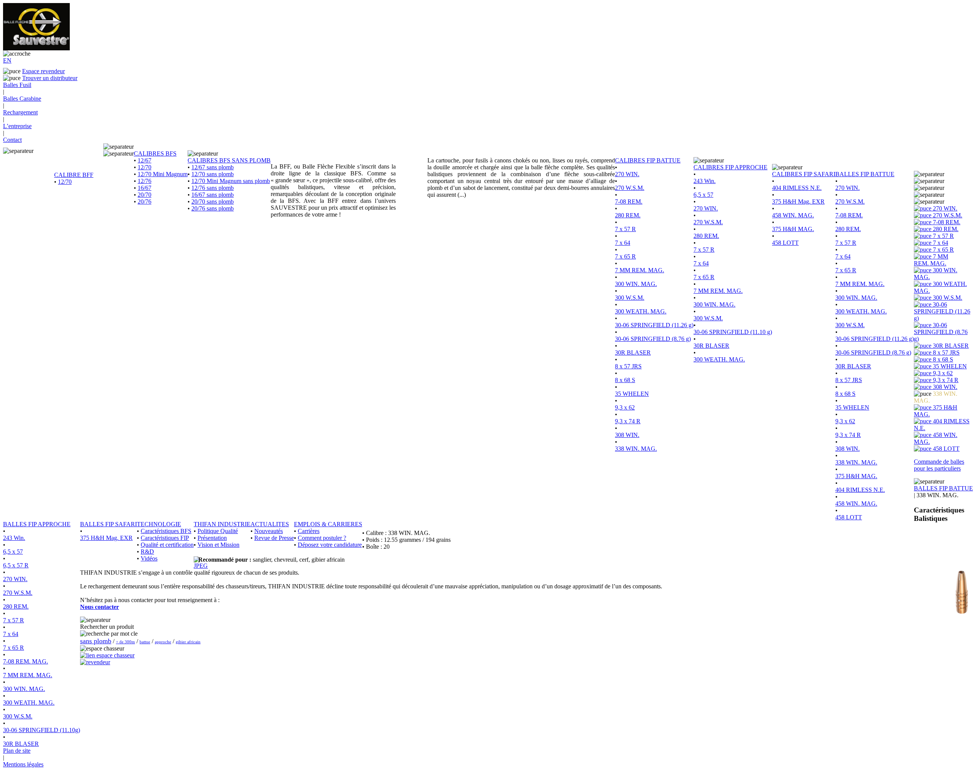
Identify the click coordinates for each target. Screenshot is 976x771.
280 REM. (627, 215)
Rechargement (20, 112)
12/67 (144, 160)
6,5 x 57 (703, 194)
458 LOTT (785, 242)
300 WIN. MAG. (636, 284)
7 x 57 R (625, 229)
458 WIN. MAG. (793, 215)
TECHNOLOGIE (159, 524)
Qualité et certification (167, 544)
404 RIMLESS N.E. (797, 188)
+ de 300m (125, 641)
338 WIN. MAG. (636, 448)
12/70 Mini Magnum (163, 174)
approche (163, 641)
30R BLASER (633, 352)
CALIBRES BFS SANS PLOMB (229, 160)
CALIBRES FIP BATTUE (648, 160)
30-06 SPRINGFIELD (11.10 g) (732, 332)
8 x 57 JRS (628, 366)
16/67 (144, 188)
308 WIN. (627, 435)
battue (145, 641)
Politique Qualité (217, 531)
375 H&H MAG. (793, 229)
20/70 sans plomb (212, 201)
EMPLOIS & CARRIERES (328, 524)
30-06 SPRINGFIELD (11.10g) (41, 730)
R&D (147, 551)
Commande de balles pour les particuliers (939, 465)
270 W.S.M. (629, 188)
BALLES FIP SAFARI (108, 524)
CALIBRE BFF (73, 175)
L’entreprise (17, 126)
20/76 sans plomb (212, 208)
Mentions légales (23, 764)
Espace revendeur (43, 71)
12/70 (65, 181)
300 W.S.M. (629, 297)
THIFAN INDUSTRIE (222, 524)
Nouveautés (268, 531)
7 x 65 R (625, 256)
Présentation (212, 538)
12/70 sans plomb (212, 174)
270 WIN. (627, 174)
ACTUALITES (269, 524)
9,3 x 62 (625, 407)
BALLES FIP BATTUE (864, 174)
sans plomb (95, 641)
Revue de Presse (274, 538)
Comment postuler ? (322, 538)
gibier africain (188, 641)
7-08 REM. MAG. (25, 661)
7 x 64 (622, 242)
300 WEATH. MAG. (640, 311)
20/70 (144, 194)
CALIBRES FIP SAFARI (803, 174)
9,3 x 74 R (627, 421)
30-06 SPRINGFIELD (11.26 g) (654, 325)
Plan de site (16, 750)
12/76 (144, 181)
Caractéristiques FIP (165, 538)
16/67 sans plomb (212, 194)
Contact (12, 140)
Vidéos (149, 558)
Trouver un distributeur (49, 78)
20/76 (144, 201)
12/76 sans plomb (212, 188)
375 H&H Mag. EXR (798, 201)
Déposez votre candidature (330, 544)
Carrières (308, 531)
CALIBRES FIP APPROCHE (730, 167)
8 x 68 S (625, 380)
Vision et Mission (218, 544)
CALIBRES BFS (155, 153)
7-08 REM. (628, 201)
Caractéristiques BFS (166, 531)
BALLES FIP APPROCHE (37, 524)
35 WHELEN (632, 393)
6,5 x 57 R (16, 565)
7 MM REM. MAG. (639, 270)
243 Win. (704, 181)
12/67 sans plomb (212, 167)
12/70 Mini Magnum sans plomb (230, 181)
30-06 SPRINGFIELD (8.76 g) (653, 339)
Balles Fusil (17, 85)
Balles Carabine (22, 98)
